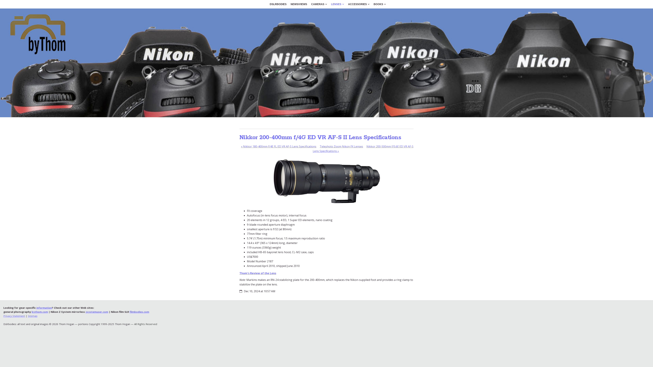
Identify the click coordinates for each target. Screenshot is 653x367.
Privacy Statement (14, 316)
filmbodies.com (139, 311)
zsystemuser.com (97, 311)
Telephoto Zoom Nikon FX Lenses (341, 146)
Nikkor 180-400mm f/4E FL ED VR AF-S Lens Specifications (278, 146)
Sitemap (32, 316)
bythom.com (40, 311)
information (44, 307)
